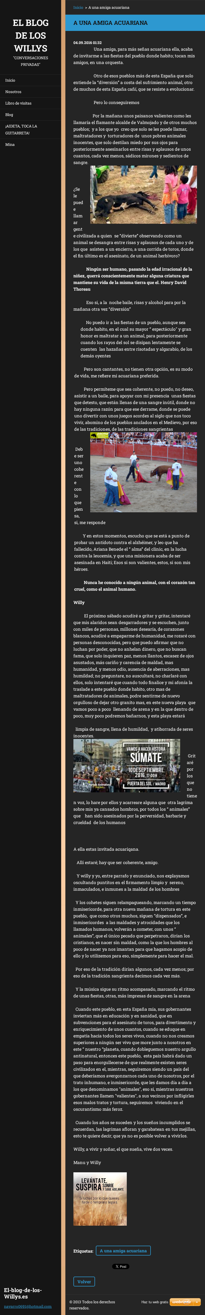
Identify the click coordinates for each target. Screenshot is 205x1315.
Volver (84, 1281)
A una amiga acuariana (123, 1250)
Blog (9, 114)
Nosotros (13, 91)
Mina (10, 144)
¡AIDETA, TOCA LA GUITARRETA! (21, 129)
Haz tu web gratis (154, 1302)
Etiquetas (82, 1251)
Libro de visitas (18, 103)
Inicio (10, 80)
